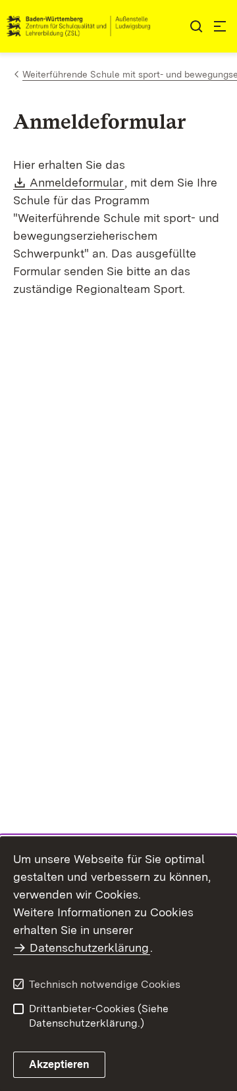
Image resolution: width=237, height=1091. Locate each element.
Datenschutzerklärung (89, 947)
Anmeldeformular (77, 182)
